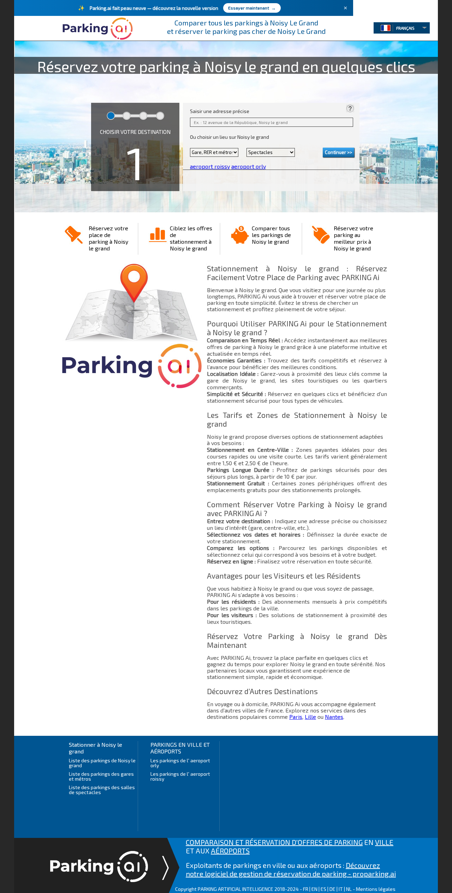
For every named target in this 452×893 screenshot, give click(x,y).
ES (323, 889)
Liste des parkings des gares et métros (101, 776)
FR (305, 889)
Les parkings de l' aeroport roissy (180, 776)
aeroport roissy (210, 166)
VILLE (384, 842)
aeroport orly (248, 166)
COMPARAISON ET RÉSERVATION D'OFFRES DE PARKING (274, 842)
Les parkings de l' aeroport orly (180, 762)
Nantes (334, 716)
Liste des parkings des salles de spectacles (102, 789)
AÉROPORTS (230, 850)
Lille (310, 716)
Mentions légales (376, 889)
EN (314, 889)
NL (349, 889)
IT (341, 889)
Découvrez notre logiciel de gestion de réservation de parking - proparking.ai (291, 869)
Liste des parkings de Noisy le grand (102, 762)
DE (332, 889)
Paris (295, 716)
